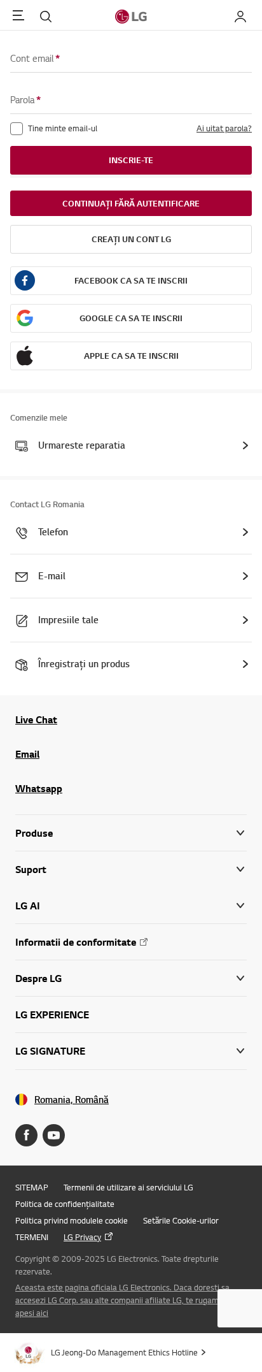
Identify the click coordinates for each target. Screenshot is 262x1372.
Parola (25, 99)
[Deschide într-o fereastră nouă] (26, 1135)
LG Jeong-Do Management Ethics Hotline (124, 1352)
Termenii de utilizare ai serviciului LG (128, 1187)
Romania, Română (71, 1099)
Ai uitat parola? (224, 128)
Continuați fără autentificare (131, 203)
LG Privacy (82, 1237)
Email (27, 753)
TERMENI (31, 1237)
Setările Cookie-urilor (181, 1220)
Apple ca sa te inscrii (131, 355)
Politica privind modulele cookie (71, 1220)
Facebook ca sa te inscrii (131, 280)
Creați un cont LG (131, 239)
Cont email (35, 58)
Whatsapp (38, 788)
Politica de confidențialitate (64, 1204)
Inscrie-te (131, 160)
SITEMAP (31, 1187)
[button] (131, 869)
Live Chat (36, 719)
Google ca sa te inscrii (131, 318)
